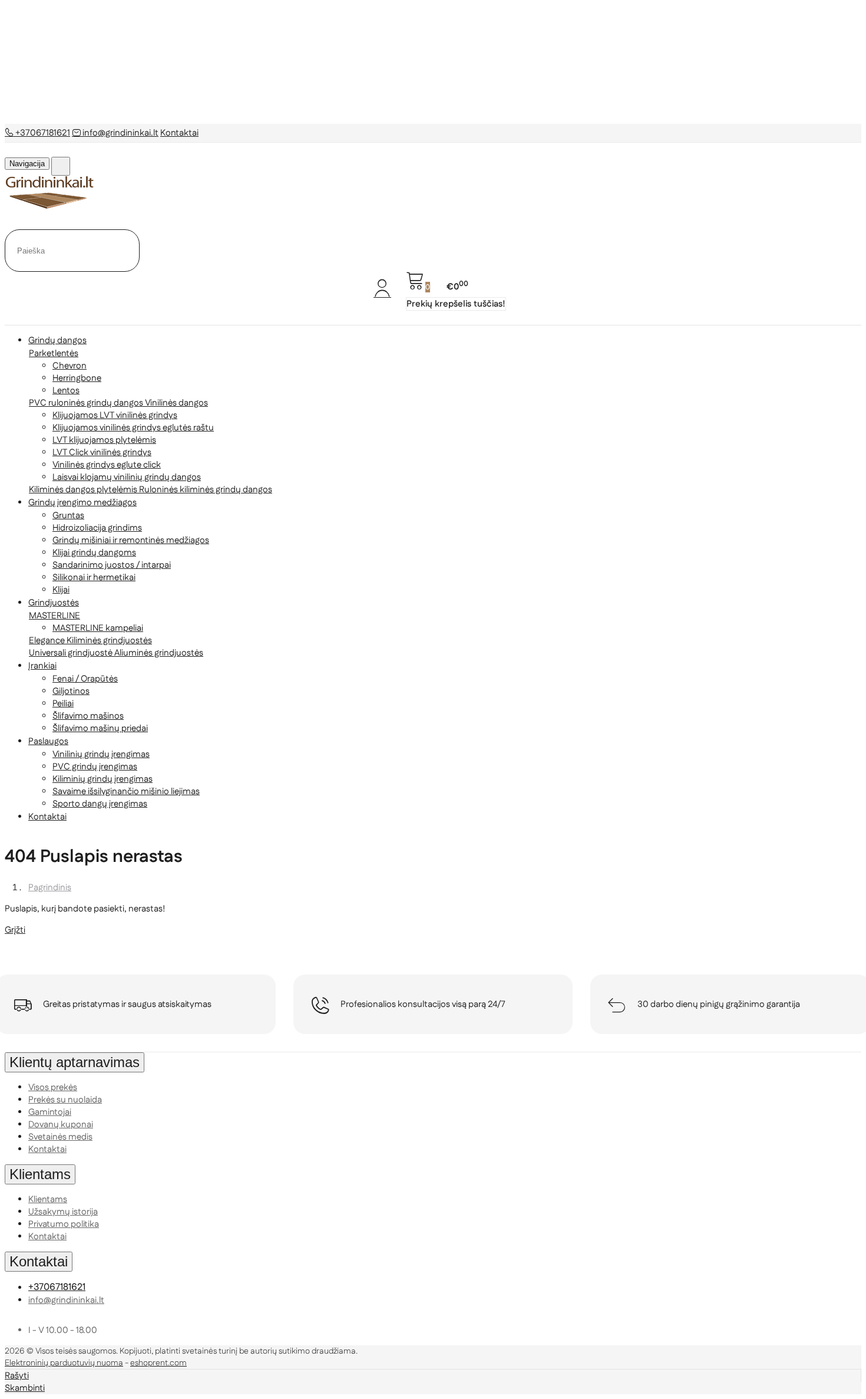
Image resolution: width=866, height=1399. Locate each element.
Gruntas (68, 515)
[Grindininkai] (50, 206)
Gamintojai (49, 1112)
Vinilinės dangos (176, 403)
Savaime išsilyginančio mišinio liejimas (126, 791)
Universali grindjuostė (71, 653)
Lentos (66, 390)
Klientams (40, 1174)
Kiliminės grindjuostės (109, 640)
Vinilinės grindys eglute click (106, 465)
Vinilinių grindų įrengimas (101, 754)
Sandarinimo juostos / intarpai (111, 565)
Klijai (61, 590)
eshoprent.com (158, 1363)
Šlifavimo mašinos (88, 716)
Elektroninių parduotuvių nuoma (64, 1363)
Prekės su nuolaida (65, 1100)
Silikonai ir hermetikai (93, 577)
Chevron (69, 366)
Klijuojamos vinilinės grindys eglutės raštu (133, 428)
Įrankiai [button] (42, 666)
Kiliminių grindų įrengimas (102, 779)
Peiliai (63, 703)
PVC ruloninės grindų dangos (87, 403)
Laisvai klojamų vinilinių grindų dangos (126, 477)
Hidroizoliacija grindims (97, 528)
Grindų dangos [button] (57, 340)
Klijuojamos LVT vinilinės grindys (114, 415)
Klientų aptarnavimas (74, 1062)
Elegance (48, 640)
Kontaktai (179, 133)
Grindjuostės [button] (53, 603)
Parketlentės (53, 353)
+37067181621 (42, 133)
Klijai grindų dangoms (94, 553)
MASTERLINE (54, 616)
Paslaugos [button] (48, 741)
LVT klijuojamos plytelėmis (104, 440)
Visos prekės (52, 1087)
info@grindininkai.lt (119, 133)
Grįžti (15, 930)
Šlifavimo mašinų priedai (100, 728)
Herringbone (76, 378)
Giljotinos (71, 691)
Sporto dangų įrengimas (99, 804)
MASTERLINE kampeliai (97, 628)
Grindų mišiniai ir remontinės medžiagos (130, 540)
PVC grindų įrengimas (94, 767)
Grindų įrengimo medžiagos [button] (82, 502)
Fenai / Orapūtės (85, 679)
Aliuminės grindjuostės (158, 653)
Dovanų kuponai (60, 1124)
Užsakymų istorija (63, 1212)
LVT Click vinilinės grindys (101, 452)
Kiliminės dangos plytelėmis (84, 489)
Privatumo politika (63, 1224)
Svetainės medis (60, 1137)
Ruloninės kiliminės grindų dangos (205, 489)
